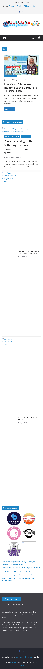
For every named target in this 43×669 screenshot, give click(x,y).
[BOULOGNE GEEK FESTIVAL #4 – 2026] (9, 420)
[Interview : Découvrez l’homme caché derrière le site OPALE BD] (21, 65)
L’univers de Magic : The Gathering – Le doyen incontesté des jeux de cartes (18, 147)
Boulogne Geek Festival (12, 136)
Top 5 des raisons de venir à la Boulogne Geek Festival (28, 252)
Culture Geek (26, 136)
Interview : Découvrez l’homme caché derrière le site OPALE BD (20, 87)
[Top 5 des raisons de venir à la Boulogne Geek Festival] (9, 254)
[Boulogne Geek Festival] (4, 38)
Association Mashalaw (25, 80)
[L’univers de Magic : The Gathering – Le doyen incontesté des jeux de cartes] (21, 130)
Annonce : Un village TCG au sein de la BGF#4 (18, 575)
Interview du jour (10, 76)
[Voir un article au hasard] (38, 38)
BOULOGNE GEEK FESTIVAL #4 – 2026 (28, 418)
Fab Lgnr (19, 157)
